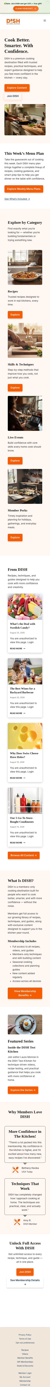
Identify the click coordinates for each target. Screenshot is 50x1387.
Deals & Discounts (25, 1365)
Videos (25, 1354)
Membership (25, 1381)
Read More (17, 648)
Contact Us (25, 1385)
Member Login (25, 1373)
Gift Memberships (25, 1362)
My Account (25, 1377)
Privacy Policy (25, 1335)
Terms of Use (25, 1338)
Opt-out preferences (25, 1342)
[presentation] (25, 607)
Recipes (25, 1350)
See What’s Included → (17, 198)
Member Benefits (25, 1358)
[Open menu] (44, 20)
